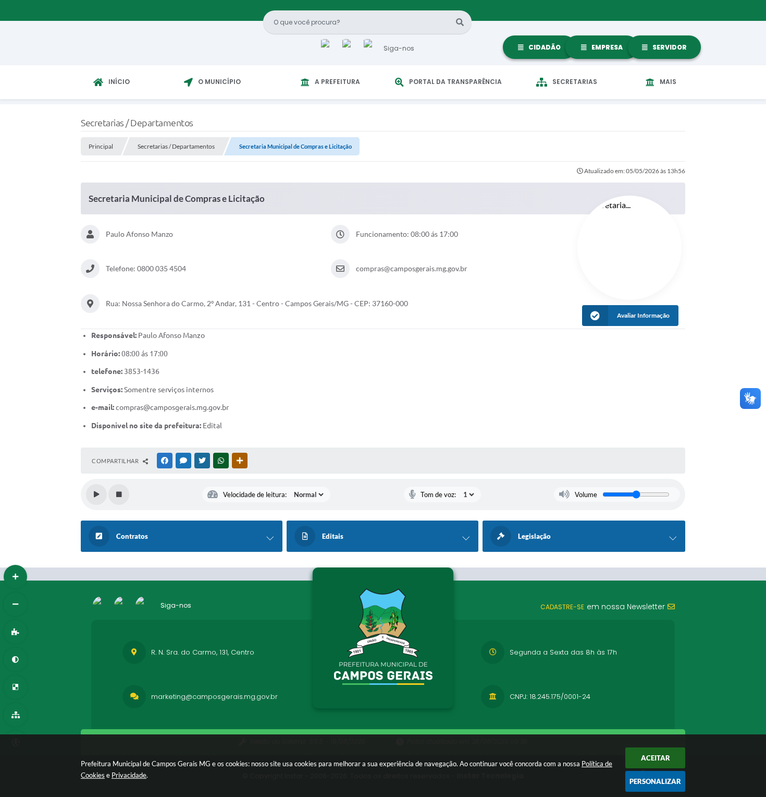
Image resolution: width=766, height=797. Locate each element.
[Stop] (118, 494)
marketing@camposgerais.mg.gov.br (214, 697)
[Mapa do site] (15, 715)
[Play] (96, 494)
